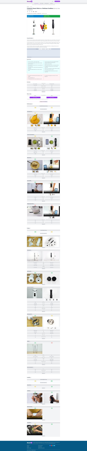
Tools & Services (46, 3)
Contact (28, 446)
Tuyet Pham (34, 13)
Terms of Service (40, 445)
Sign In (52, 1)
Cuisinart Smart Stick (30, 15)
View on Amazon (35, 97)
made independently (39, 4)
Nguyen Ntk (39, 13)
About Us (28, 445)
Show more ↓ (43, 91)
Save (36, 11)
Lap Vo (32, 13)
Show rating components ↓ (43, 233)
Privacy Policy (40, 446)
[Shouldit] (29, 443)
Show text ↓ (43, 247)
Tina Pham (29, 13)
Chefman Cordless (46, 15)
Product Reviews (36, 3)
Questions (51, 3)
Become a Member (57, 1)
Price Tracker (41, 3)
